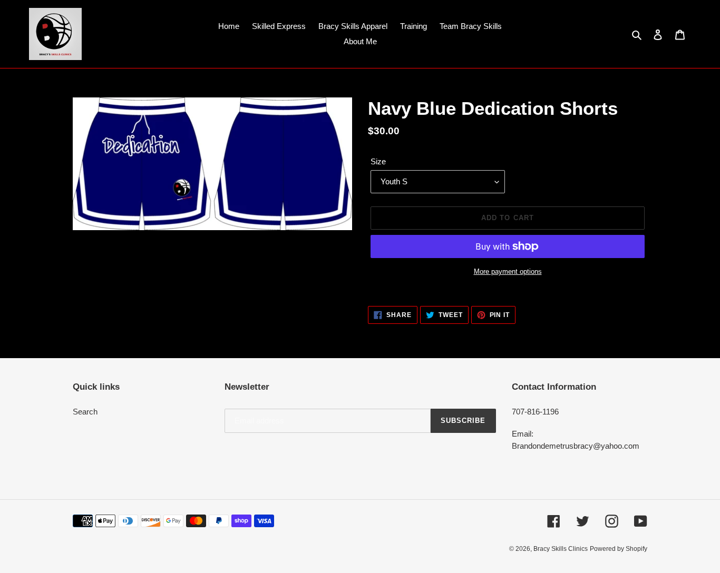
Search (85, 411)
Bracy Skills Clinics (560, 548)
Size (378, 161)
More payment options (508, 271)
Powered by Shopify (618, 548)
